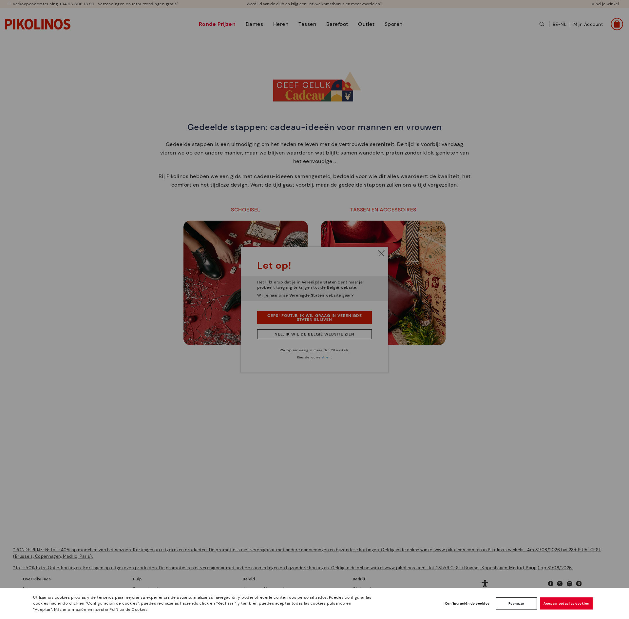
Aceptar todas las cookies (566, 603)
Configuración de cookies (467, 603)
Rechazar (516, 603)
